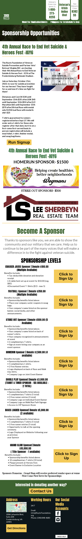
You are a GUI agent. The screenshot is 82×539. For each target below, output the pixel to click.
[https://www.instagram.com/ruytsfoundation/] (65, 519)
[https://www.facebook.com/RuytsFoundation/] (65, 513)
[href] (16, 507)
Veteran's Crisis (64, 6)
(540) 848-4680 (43, 518)
